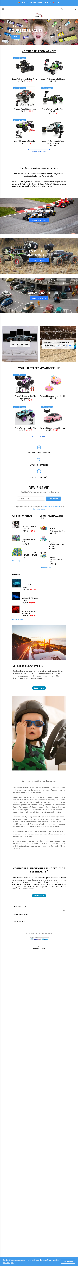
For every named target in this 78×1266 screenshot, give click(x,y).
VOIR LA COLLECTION (39, 151)
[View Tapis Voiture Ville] (17, 552)
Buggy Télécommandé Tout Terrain (25, 79)
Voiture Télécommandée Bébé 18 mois (56, 544)
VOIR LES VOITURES (39, 436)
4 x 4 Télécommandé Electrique (25, 141)
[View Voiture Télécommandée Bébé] (44, 527)
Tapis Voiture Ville (30, 553)
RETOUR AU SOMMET (39, 948)
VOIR (15, 37)
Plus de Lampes (17, 619)
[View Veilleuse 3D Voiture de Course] (16, 596)
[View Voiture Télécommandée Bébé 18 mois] (43, 538)
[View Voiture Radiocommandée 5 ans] (43, 555)
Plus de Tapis (16, 561)
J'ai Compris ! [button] (68, 1261)
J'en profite (53, 499)
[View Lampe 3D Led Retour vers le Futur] (16, 609)
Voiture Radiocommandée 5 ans (56, 559)
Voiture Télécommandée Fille (25, 428)
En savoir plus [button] (8, 1263)
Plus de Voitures (45, 568)
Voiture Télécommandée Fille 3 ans (53, 428)
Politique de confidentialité (52, 507)
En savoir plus (39, 688)
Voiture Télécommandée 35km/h (53, 79)
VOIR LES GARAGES (39, 298)
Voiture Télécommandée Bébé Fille (53, 396)
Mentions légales (39, 509)
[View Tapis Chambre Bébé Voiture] (16, 538)
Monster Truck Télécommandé (25, 109)
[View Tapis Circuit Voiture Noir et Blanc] (16, 524)
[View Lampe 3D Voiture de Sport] (16, 583)
